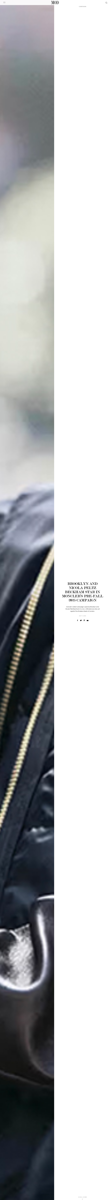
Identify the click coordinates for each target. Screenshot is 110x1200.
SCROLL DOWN (82, 1197)
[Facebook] (77, 620)
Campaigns (82, 6)
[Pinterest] (84, 620)
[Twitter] (80, 620)
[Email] (87, 620)
